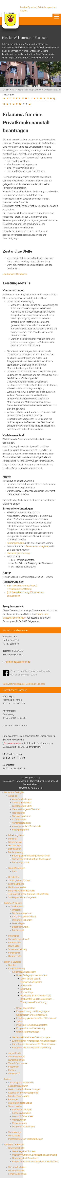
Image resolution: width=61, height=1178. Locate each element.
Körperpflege (26, 992)
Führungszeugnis (15, 543)
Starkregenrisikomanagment (22, 897)
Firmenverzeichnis (17, 1174)
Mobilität (12, 838)
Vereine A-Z (14, 1073)
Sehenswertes (15, 1106)
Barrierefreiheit (30, 784)
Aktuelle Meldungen (22, 799)
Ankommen (26, 985)
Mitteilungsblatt (16, 835)
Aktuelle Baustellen (21, 802)
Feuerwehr (13, 1066)
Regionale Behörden (22, 920)
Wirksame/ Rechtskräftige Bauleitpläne (31, 859)
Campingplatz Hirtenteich (21, 1082)
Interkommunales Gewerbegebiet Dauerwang (34, 1154)
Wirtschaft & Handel (14, 1144)
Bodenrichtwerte (20, 926)
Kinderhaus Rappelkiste (24, 972)
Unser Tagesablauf (25, 1008)
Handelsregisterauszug (18, 553)
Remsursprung (19, 1123)
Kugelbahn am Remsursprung (23, 1092)
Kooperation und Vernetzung (30, 1028)
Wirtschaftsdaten (16, 1167)
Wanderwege (14, 1132)
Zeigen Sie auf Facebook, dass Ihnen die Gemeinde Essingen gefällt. (30, 673)
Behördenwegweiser (22, 913)
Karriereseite (14, 942)
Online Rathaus (50, 90)
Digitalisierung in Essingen (21, 890)
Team (19, 1021)
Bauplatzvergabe (16, 868)
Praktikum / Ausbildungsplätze (31, 1025)
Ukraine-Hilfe (14, 956)
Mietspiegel (18, 930)
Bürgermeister (15, 842)
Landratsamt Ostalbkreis (15, 274)
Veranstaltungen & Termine (25, 809)
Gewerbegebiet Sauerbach (25, 1158)
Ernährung (25, 989)
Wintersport (14, 1135)
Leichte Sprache (28, 7)
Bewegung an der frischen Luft (35, 995)
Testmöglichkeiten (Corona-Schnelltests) (28, 894)
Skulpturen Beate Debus (20, 1103)
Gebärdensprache (46, 7)
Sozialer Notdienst (21, 816)
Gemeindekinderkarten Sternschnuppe (31, 1037)
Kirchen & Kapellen (21, 1113)
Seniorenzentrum (16, 1056)
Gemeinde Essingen (14, 792)
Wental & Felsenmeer (22, 1116)
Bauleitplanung (15, 852)
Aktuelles (12, 796)
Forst (14, 871)
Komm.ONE (36, 788)
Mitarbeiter (13, 935)
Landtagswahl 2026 (22, 806)
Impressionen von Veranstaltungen (25, 1139)
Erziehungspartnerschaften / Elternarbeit (36, 1018)
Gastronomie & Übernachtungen (24, 1089)
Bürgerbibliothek (16, 1060)
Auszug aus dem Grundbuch (26, 826)
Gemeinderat (14, 845)
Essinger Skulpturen (18, 1086)
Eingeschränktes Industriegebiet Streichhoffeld (35, 1161)
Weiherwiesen (19, 1119)
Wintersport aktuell (21, 823)
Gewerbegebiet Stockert (24, 1151)
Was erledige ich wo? (18, 939)
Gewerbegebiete (16, 1148)
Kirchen (12, 1070)
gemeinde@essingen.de (18, 661)
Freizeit (7, 1079)
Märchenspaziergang (18, 1096)
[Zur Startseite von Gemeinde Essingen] (10, 22)
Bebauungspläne (20, 862)
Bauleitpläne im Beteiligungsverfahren (31, 855)
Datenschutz (22, 781)
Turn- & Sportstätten (18, 1063)
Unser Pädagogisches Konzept (31, 975)
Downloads (13, 946)
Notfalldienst (18, 812)
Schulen (12, 965)
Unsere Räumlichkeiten (27, 1031)
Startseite (19, 90)
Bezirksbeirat (14, 849)
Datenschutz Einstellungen (43, 781)
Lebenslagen (18, 923)
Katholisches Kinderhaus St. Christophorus (33, 1044)
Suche (23, 10)
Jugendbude (14, 1053)
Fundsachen (14, 952)
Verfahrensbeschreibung (24, 916)
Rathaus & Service (33, 90)
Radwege (12, 1099)
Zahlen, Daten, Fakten (19, 880)
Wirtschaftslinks (16, 1170)
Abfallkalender (19, 819)
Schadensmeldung (17, 949)
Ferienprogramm (20, 829)
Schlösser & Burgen (21, 1109)
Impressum (8, 781)
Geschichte (13, 877)
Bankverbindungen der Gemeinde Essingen (24, 684)
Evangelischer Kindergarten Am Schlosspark (34, 1040)
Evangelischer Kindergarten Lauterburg (31, 1047)
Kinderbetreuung (16, 968)
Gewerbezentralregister (37, 546)
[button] (56, 16)
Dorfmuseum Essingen (23, 1126)
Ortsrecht (16, 910)
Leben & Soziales (12, 961)
